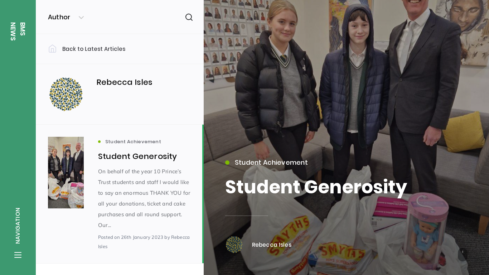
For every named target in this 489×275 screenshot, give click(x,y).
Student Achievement (271, 162)
